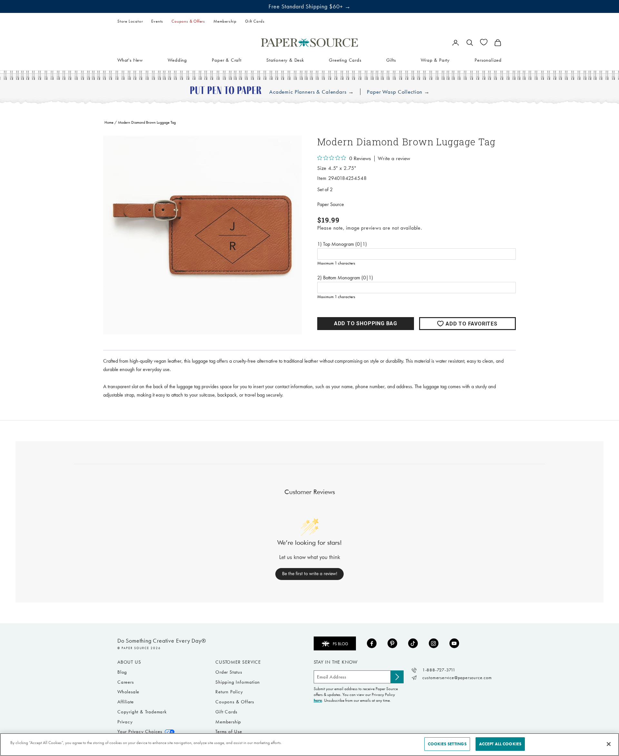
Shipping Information (237, 682)
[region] (202, 235)
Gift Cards (255, 21)
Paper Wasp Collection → (398, 92)
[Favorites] (483, 42)
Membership (225, 21)
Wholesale (128, 692)
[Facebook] (372, 643)
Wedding (177, 60)
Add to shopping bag (365, 323)
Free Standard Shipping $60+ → (310, 6)
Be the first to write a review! (309, 573)
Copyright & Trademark (142, 712)
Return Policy (229, 692)
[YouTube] (454, 643)
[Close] (609, 744)
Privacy (125, 722)
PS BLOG (340, 643)
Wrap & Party (435, 60)
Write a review (394, 158)
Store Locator (130, 21)
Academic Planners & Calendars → (311, 92)
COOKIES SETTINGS (447, 743)
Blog (122, 672)
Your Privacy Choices (139, 731)
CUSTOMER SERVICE (238, 662)
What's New (130, 60)
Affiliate (125, 702)
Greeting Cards (345, 60)
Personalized (488, 60)
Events (157, 21)
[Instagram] (433, 643)
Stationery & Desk (285, 60)
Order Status (228, 672)
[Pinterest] (392, 643)
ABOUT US (129, 662)
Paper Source (330, 204)
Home (108, 122)
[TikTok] (413, 643)
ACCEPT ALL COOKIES (500, 743)
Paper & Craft (226, 60)
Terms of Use (228, 731)
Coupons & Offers (188, 21)
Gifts (391, 60)
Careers (125, 682)
